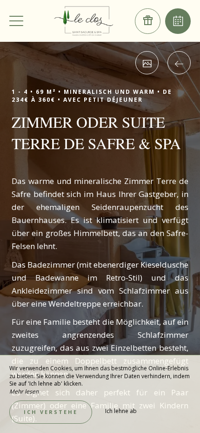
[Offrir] (147, 21)
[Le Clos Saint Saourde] (84, 21)
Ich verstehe (51, 411)
